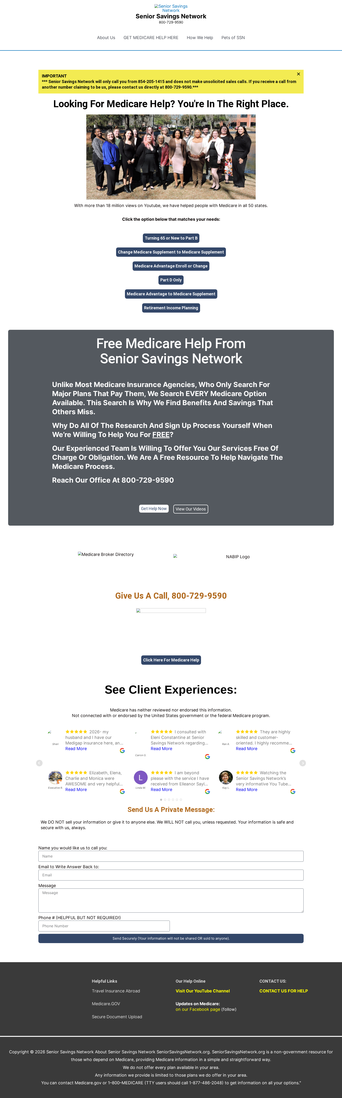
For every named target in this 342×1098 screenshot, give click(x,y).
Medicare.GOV (106, 1003)
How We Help (200, 37)
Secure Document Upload (117, 1016)
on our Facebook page (198, 1009)
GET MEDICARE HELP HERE (151, 37)
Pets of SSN (233, 37)
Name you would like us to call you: (72, 847)
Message (47, 885)
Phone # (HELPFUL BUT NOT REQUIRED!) (79, 917)
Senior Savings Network (171, 16)
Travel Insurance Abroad (116, 990)
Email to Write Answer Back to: (68, 866)
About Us (106, 37)
